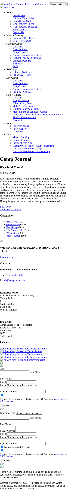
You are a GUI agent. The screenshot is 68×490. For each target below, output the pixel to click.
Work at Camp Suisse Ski (25, 26)
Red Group (12, 227)
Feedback (17, 63)
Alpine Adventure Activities (26, 55)
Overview (18, 46)
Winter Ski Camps (22, 41)
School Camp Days (22, 103)
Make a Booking (21, 137)
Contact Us (18, 32)
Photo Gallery (20, 128)
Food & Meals (20, 29)
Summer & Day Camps (24, 38)
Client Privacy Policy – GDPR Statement (33, 145)
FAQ (15, 66)
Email (3, 382)
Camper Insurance (22, 140)
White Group (12, 233)
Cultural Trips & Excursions (27, 58)
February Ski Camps (23, 72)
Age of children (8, 391)
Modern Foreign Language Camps (30, 111)
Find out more (7, 257)
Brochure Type (7, 413)
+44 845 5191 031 (13, 274)
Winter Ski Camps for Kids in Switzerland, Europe (38, 114)
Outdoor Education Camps (26, 109)
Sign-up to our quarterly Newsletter (16, 447)
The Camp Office (15, 230)
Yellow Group (13, 235)
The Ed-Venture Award (24, 117)
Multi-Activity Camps (23, 106)
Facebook (42, 348)
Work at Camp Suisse (23, 24)
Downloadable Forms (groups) (28, 148)
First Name (35, 372)
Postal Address (7, 431)
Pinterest (40, 360)
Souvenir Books (21, 126)
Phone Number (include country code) (19, 385)
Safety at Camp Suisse (24, 18)
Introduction (19, 15)
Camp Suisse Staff (22, 21)
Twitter (38, 351)
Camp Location (20, 52)
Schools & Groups (22, 75)
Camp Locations (21, 100)
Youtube (39, 354)
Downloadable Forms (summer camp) (31, 151)
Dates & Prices (20, 49)
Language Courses (22, 60)
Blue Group (12, 221)
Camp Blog (18, 131)
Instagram (42, 357)
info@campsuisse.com (14, 280)
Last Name (5, 378)
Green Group (13, 224)
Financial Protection (23, 143)
